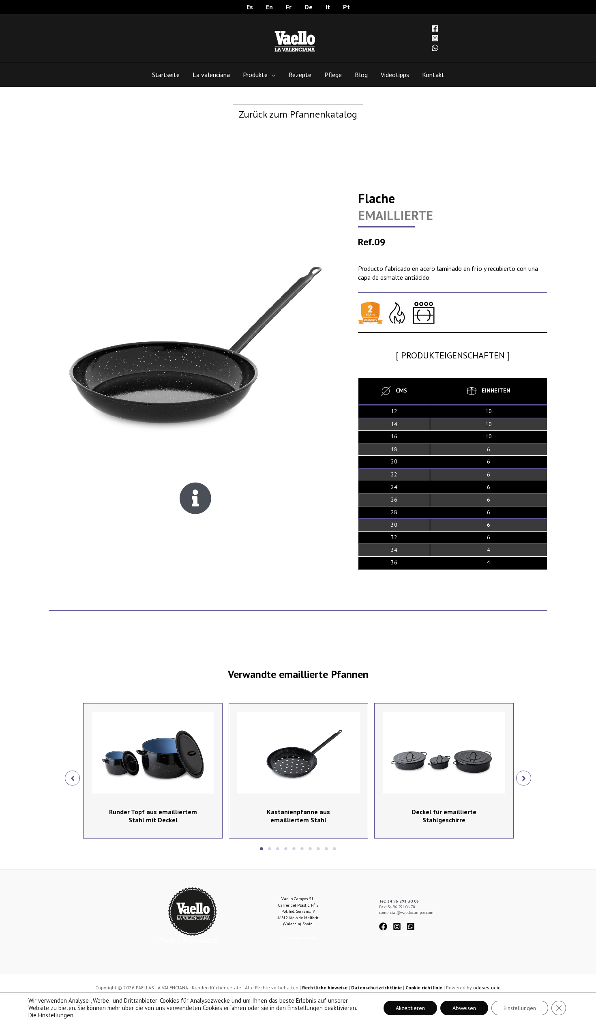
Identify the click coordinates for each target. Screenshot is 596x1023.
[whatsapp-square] (412, 926)
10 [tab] (334, 849)
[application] (272, 74)
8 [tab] (318, 849)
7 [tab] (310, 849)
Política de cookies (395, 934)
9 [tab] (326, 849)
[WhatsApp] (435, 47)
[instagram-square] (399, 926)
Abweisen (464, 1008)
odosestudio (487, 987)
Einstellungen (520, 1008)
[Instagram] (435, 38)
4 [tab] (286, 849)
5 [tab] (294, 849)
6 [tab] (302, 849)
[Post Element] (153, 770)
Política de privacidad (188, 940)
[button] (72, 777)
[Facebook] (435, 28)
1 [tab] (261, 849)
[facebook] (385, 926)
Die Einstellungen (50, 1015)
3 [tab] (278, 849)
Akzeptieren (410, 1008)
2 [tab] (270, 849)
